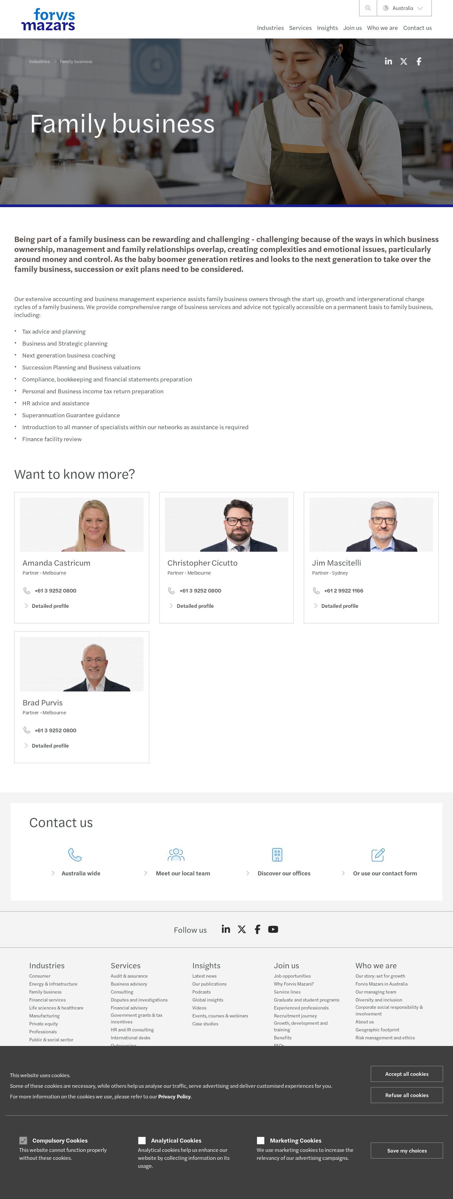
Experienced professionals (301, 1007)
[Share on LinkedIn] (388, 61)
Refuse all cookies (406, 1095)
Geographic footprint (377, 1029)
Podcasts (201, 991)
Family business (45, 991)
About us (365, 1021)
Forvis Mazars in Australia (382, 983)
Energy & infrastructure (53, 983)
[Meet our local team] (176, 862)
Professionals (43, 1031)
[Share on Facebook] (419, 61)
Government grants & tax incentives (136, 1018)
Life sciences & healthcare (56, 1007)
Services (300, 27)
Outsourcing (123, 1045)
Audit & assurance (129, 975)
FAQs (279, 1045)
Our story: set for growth (380, 975)
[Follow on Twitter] (242, 929)
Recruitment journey (295, 1015)
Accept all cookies (406, 1074)
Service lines (287, 991)
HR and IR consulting (132, 1029)
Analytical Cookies (176, 1140)
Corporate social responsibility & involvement (389, 1010)
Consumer (39, 975)
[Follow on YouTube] (273, 929)
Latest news (204, 975)
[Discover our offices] (277, 862)
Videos (199, 1007)
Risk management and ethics (385, 1037)
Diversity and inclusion (379, 999)
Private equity (43, 1023)
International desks (130, 1037)
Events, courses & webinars (220, 1015)
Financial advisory (129, 1007)
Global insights (207, 999)
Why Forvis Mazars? (294, 983)
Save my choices (407, 1150)
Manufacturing (44, 1015)
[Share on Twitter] (404, 61)
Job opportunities (292, 975)
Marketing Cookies (295, 1140)
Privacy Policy (174, 1096)
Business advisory (129, 983)
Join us (352, 27)
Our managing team (376, 991)
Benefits (282, 1037)
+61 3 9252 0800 (54, 590)
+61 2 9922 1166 (343, 590)
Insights (327, 27)
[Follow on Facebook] (257, 929)
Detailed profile (50, 605)
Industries (270, 27)
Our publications (209, 983)
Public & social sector (51, 1039)
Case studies (205, 1023)
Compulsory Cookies (60, 1140)
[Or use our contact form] (378, 862)
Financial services (47, 999)
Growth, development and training (301, 1026)
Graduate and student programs (306, 999)
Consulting (122, 991)
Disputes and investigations (139, 999)
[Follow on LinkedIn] (226, 929)
